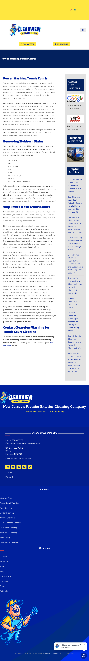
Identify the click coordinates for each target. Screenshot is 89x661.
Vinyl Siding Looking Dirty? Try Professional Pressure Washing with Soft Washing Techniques (75, 362)
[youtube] (13, 467)
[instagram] (71, 9)
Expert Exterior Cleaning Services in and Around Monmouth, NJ (75, 342)
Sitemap (9, 472)
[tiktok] (30, 467)
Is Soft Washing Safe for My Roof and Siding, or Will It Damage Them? (75, 244)
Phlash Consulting (51, 653)
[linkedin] (75, 9)
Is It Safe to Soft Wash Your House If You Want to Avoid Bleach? (75, 186)
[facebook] (78, 9)
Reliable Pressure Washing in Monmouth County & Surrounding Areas (73, 322)
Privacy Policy (11, 477)
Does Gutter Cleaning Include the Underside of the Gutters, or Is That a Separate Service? (75, 264)
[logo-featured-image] (25, 21)
